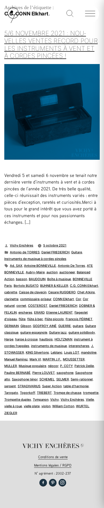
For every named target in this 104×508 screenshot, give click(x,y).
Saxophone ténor (25, 379)
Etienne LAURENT (59, 312)
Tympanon (40, 399)
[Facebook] (43, 482)
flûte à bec (35, 319)
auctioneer (67, 272)
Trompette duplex (17, 399)
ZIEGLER (10, 413)
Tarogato (11, 393)
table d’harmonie (76, 386)
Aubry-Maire (35, 272)
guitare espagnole (33, 332)
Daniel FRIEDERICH (55, 252)
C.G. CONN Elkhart (84, 286)
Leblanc (56, 352)
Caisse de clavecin (32, 292)
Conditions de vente (53, 457)
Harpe (8, 339)
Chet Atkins (86, 292)
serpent (10, 386)
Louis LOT (71, 352)
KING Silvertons (37, 352)
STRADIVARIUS (29, 386)
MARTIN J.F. (52, 359)
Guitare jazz (58, 332)
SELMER (62, 379)
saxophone (65, 373)
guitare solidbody (81, 332)
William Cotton (63, 406)
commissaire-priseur (35, 299)
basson (21, 279)
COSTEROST (37, 306)
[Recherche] (70, 14)
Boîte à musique (59, 279)
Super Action (52, 386)
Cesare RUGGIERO (61, 292)
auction (52, 272)
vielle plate (32, 406)
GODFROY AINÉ (45, 326)
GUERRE (64, 326)
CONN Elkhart (63, 299)
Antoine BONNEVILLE (40, 266)
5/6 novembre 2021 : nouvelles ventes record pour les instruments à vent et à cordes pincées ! (51, 44)
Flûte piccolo (54, 319)
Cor (78, 299)
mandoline (88, 352)
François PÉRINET (79, 319)
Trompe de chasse (67, 393)
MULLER (10, 366)
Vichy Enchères (21, 245)
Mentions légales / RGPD (52, 465)
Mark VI (35, 359)
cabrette (10, 292)
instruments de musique (49, 346)
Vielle (90, 399)
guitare (78, 326)
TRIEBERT (44, 393)
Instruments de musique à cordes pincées (35, 259)
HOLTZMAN (63, 339)
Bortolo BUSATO (26, 286)
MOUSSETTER (74, 359)
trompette (90, 393)
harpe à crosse (26, 339)
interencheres (79, 346)
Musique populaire (32, 366)
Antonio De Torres (71, 266)
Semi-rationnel (82, 379)
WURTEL (82, 406)
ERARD (39, 312)
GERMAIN (11, 326)
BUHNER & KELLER (54, 286)
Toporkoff (27, 393)
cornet (21, 306)
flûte (22, 319)
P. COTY (66, 366)
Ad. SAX (16, 266)
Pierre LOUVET (43, 373)
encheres (25, 312)
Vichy (54, 399)
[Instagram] (62, 482)
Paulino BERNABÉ (17, 373)
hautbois (46, 339)
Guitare (76, 252)
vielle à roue (13, 406)
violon (45, 406)
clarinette (11, 299)
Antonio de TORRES (25, 252)
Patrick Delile (84, 366)
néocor (53, 366)
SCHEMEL (47, 379)
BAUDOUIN (37, 279)
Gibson (25, 326)
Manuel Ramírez (16, 359)
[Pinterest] (53, 482)
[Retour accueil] (13, 22)
